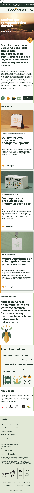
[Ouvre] (2, 10)
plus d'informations (27, 98)
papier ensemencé (8, 255)
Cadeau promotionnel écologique (13, 134)
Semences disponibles (7, 431)
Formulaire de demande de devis (9, 444)
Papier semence (5, 422)
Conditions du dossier (6, 440)
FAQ (2, 448)
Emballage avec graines (10, 194)
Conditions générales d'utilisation (10, 438)
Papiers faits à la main (7, 429)
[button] (17, 355)
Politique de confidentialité (23, 485)
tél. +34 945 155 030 (6, 450)
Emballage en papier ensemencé (9, 424)
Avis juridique (6, 485)
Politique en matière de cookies (17, 488)
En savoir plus (9, 165)
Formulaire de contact (7, 442)
